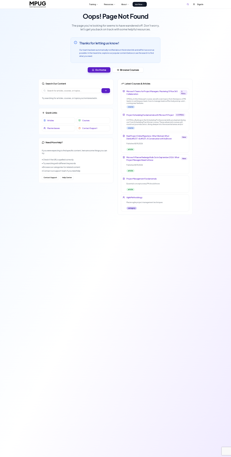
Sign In (200, 4)
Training (92, 4)
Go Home (100, 69)
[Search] (187, 4)
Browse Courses (129, 69)
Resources (108, 4)
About (124, 4)
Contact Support (50, 178)
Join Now (139, 4)
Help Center (67, 178)
